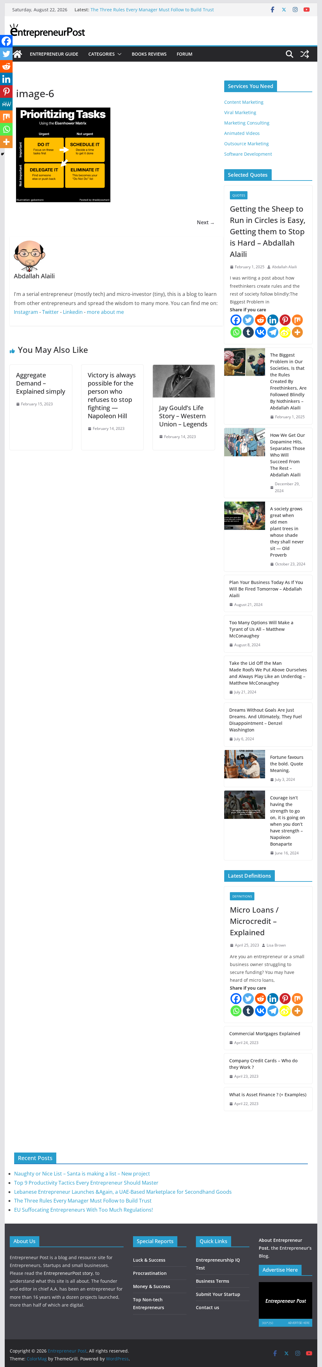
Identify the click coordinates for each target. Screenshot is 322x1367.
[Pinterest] (285, 319)
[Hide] (2, 154)
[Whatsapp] (236, 332)
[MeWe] (6, 104)
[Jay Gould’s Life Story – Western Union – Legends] (184, 369)
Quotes (238, 195)
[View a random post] (304, 54)
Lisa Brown (276, 945)
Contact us (207, 1307)
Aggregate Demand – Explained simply (40, 383)
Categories (101, 54)
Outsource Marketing (246, 144)
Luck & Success (149, 1260)
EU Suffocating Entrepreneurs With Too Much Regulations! (83, 1209)
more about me (105, 311)
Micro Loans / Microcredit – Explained (254, 920)
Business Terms (212, 1281)
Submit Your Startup (218, 1294)
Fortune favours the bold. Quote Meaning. (286, 763)
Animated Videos (242, 133)
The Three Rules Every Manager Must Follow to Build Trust (152, 10)
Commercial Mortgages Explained (264, 1033)
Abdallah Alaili (284, 267)
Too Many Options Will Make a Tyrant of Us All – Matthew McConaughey (261, 629)
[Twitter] (248, 319)
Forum (184, 54)
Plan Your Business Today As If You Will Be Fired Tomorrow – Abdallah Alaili (266, 588)
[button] (118, 54)
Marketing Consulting (246, 123)
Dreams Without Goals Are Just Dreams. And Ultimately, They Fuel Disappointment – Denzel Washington (265, 720)
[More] (297, 332)
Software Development (248, 154)
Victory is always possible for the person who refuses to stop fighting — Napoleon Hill (112, 395)
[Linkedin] (272, 319)
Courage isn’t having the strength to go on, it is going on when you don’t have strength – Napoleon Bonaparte (287, 821)
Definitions (242, 896)
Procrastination (150, 1273)
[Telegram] (272, 332)
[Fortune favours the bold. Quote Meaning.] (244, 768)
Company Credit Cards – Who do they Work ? (263, 1064)
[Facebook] (236, 319)
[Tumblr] (248, 332)
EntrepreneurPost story (68, 1273)
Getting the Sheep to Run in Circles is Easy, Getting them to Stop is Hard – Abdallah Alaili (267, 231)
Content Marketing (244, 102)
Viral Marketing (240, 112)
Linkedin (73, 311)
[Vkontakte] (260, 332)
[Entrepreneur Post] (17, 54)
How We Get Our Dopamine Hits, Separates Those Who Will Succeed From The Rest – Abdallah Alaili (287, 455)
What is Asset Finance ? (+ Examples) (267, 1094)
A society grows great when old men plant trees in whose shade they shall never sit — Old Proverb (287, 532)
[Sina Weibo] (285, 332)
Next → (206, 222)
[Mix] (297, 319)
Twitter (50, 311)
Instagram (26, 311)
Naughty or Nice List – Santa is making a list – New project (82, 1173)
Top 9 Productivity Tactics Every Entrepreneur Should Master (86, 1182)
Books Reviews (149, 54)
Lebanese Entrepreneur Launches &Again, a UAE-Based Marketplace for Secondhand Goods (123, 1191)
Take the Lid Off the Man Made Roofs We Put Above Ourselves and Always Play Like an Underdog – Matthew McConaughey (268, 673)
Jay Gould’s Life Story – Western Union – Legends (183, 415)
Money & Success (151, 1286)
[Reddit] (260, 319)
